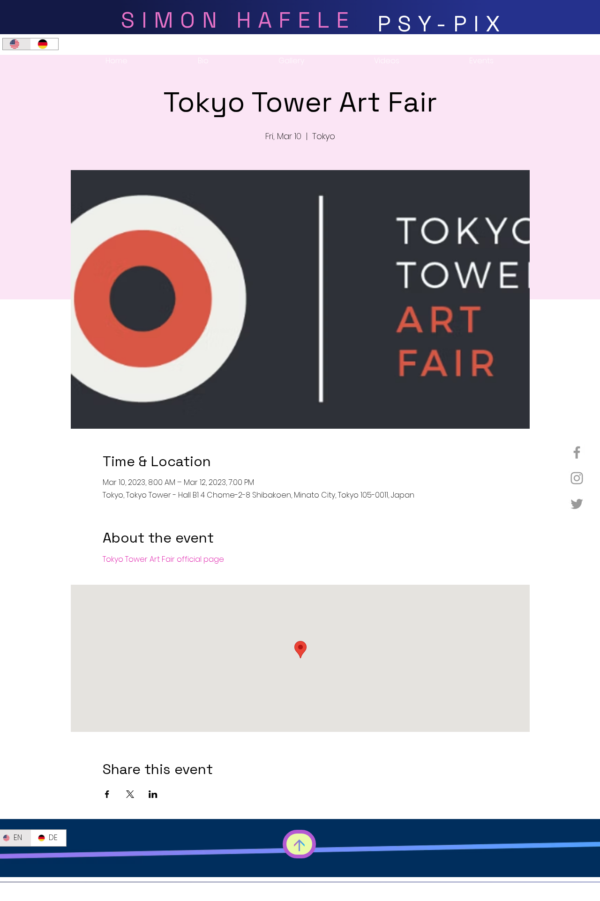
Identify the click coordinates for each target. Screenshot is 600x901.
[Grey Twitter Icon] (577, 504)
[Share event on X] (130, 794)
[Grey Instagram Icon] (577, 478)
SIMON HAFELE (238, 20)
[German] (44, 44)
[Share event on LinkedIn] (153, 794)
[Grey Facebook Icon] (577, 452)
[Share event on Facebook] (107, 794)
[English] (16, 44)
